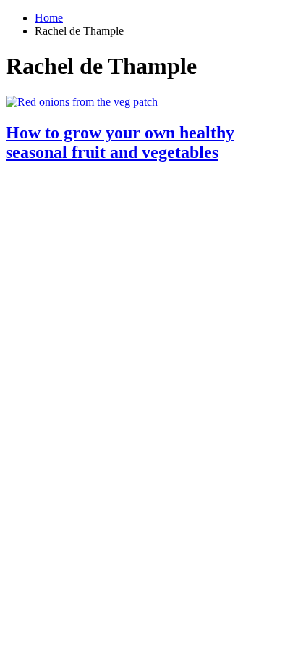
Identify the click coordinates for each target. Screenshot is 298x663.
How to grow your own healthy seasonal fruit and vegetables (120, 142)
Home (49, 18)
